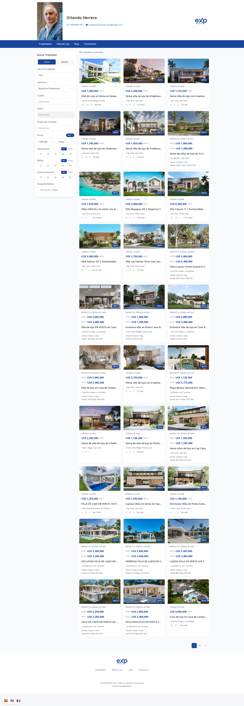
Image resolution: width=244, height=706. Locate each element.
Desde (172, 143)
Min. (64, 149)
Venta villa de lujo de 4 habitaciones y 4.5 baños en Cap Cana (160, 96)
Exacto (70, 149)
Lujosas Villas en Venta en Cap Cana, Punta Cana (153, 503)
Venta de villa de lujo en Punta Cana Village (150, 443)
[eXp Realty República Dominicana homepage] (201, 21)
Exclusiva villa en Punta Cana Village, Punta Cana (153, 327)
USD (69, 135)
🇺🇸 (12, 700)
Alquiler (64, 62)
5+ (70, 153)
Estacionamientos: (45, 172)
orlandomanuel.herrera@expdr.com (105, 24)
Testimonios (90, 44)
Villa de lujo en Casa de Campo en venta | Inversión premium (115, 387)
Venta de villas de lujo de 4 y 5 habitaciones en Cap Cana (201, 153)
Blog (76, 44)
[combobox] (58, 142)
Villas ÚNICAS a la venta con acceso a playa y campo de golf (115, 209)
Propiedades (45, 44)
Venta (46, 62)
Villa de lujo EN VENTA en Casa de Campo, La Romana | (112, 327)
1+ (41, 153)
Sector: (40, 108)
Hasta (172, 148)
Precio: (40, 135)
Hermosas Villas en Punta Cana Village (191, 503)
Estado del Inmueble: (47, 122)
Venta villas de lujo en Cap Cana (188, 448)
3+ (55, 153)
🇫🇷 (18, 700)
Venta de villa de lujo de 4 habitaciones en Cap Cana (110, 443)
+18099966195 (76, 24)
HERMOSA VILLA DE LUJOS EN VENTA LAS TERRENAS (155, 561)
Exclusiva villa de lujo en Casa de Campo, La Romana (199, 327)
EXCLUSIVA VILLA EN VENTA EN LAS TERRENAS (152, 621)
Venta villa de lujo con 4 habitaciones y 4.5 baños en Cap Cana (204, 96)
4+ (63, 153)
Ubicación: (42, 82)
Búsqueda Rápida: (45, 183)
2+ (48, 153)
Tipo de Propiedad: (46, 69)
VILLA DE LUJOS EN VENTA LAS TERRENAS (104, 621)
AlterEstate (127, 686)
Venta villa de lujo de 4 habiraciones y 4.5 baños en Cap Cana (160, 148)
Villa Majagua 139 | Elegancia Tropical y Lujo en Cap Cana (158, 209)
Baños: (40, 160)
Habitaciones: (43, 148)
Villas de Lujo (63, 44)
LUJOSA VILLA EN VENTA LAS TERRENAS (192, 561)
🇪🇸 (6, 700)
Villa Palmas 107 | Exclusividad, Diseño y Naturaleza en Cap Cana (117, 261)
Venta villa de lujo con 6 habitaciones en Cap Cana (154, 382)
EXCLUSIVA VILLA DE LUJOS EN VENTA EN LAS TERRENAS (113, 561)
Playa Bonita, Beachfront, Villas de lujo (191, 387)
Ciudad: (40, 95)
